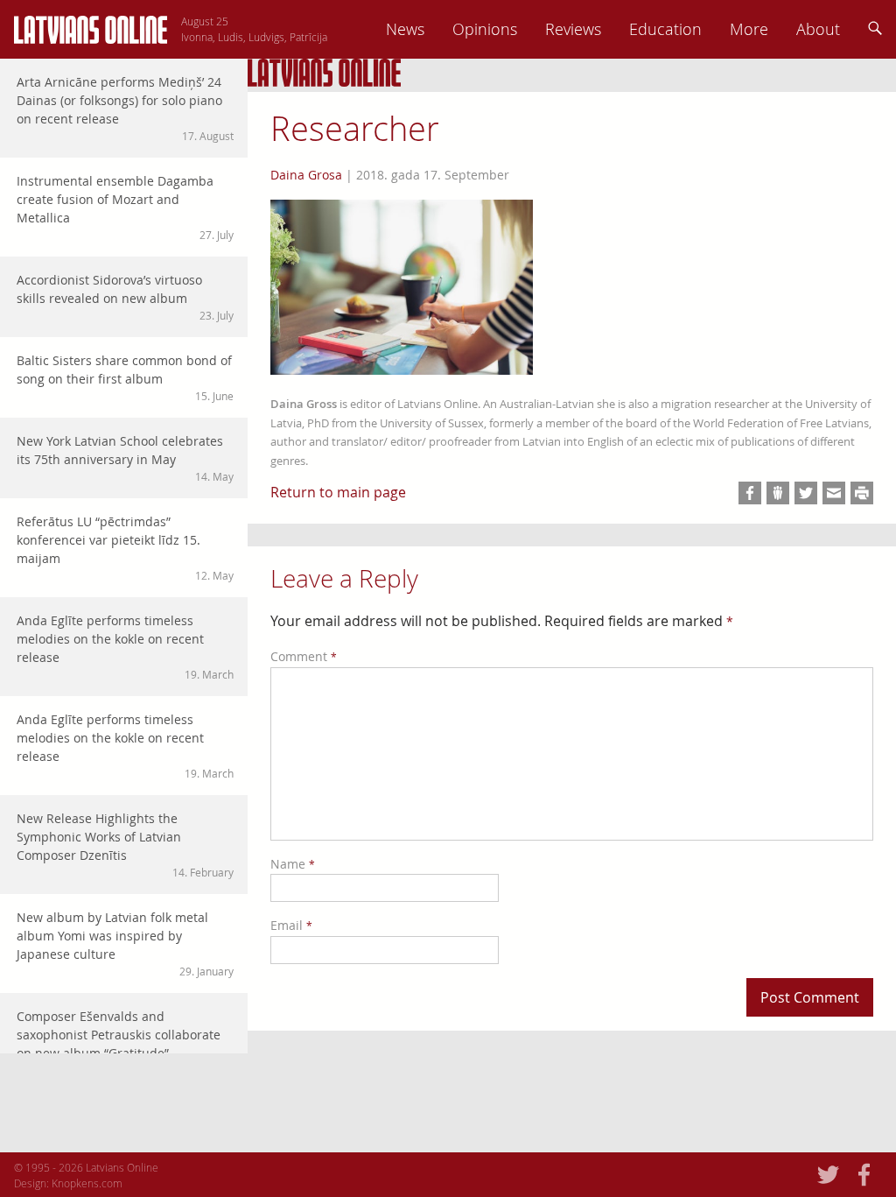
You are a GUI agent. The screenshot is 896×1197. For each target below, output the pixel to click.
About (818, 28)
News (405, 28)
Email (291, 925)
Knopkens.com (87, 1183)
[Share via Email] (833, 493)
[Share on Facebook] (749, 493)
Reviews (573, 28)
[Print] (861, 493)
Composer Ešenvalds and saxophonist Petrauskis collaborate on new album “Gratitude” (125, 1042)
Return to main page (338, 492)
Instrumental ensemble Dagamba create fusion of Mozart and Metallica (125, 207)
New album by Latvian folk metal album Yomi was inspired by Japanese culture (125, 943)
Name (292, 864)
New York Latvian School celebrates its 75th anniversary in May (125, 458)
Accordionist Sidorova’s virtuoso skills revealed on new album (125, 296)
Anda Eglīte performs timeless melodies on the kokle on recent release (125, 646)
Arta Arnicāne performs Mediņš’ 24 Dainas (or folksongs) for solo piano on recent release (125, 108)
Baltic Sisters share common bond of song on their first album (125, 377)
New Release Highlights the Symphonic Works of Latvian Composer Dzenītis (125, 844)
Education (665, 28)
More (749, 28)
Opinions (484, 28)
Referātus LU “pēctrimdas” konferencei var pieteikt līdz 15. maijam (125, 547)
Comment (303, 656)
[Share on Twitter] (805, 493)
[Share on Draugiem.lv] (777, 493)
